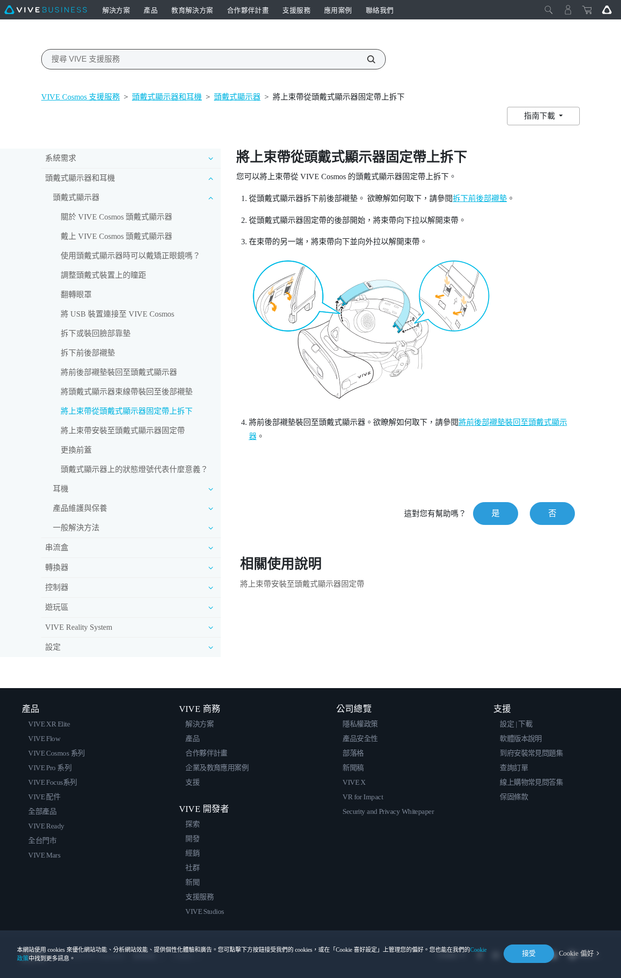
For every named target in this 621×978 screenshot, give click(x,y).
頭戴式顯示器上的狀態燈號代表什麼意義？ (134, 469)
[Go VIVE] (607, 9)
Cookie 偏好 (576, 953)
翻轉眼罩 (76, 294)
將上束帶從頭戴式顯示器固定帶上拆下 (127, 411)
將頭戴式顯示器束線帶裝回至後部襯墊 (127, 392)
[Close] (548, 9)
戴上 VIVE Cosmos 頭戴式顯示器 (116, 236)
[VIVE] (45, 10)
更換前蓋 (76, 450)
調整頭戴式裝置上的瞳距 (103, 275)
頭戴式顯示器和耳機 (167, 97)
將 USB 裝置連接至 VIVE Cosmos (117, 314)
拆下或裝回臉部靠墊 (96, 333)
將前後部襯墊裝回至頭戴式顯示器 (119, 372)
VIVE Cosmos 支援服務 (80, 97)
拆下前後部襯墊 (88, 353)
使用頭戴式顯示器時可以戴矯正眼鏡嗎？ (130, 256)
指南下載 (540, 116)
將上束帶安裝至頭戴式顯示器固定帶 (123, 430)
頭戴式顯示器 (237, 97)
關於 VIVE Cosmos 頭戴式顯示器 (116, 217)
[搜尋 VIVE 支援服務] (366, 59)
